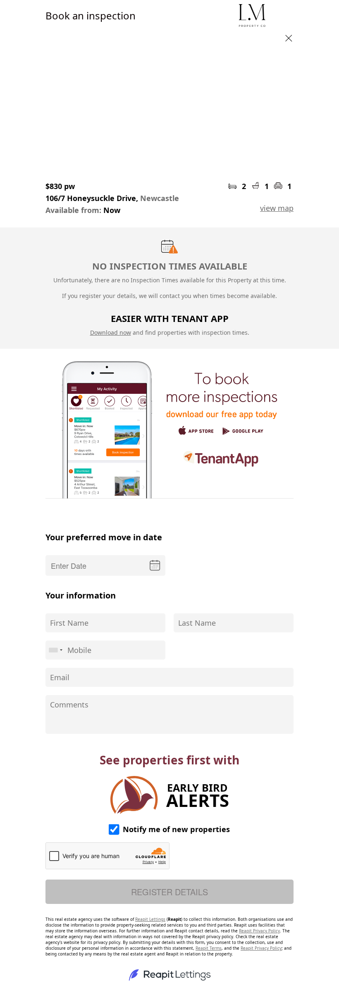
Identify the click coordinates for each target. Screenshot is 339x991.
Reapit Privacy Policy (259, 931)
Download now (110, 332)
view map (277, 208)
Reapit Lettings (150, 919)
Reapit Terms (209, 948)
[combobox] (55, 650)
